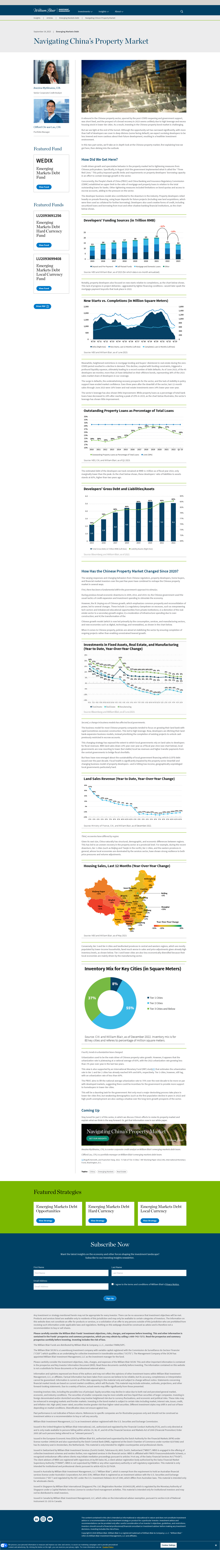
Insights (37, 18)
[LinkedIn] (36, 1519)
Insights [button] (102, 11)
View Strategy (45, 1220)
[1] (154, 1069)
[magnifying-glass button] (181, 10)
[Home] (54, 10)
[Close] (216, 1545)
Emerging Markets (106, 1171)
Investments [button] (84, 11)
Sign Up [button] (110, 1298)
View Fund (44, 187)
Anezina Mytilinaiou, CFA (47, 87)
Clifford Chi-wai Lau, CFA (47, 127)
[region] (110, 1545)
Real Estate (121, 1171)
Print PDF (41, 306)
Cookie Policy (107, 1547)
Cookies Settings (168, 1545)
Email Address (40, 1280)
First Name (39, 1267)
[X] (43, 1519)
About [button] (118, 11)
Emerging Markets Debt (69, 18)
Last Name (117, 1267)
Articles (50, 18)
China (92, 1171)
